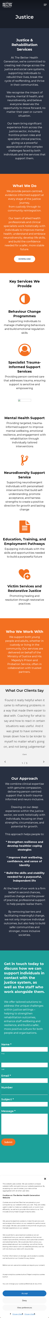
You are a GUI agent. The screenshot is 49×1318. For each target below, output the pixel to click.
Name (6, 1044)
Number (7, 1087)
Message (8, 1111)
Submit (8, 1142)
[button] (45, 1178)
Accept (25, 1293)
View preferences (24, 1308)
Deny (24, 1300)
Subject (7, 1099)
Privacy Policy (18, 1314)
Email (6, 1075)
